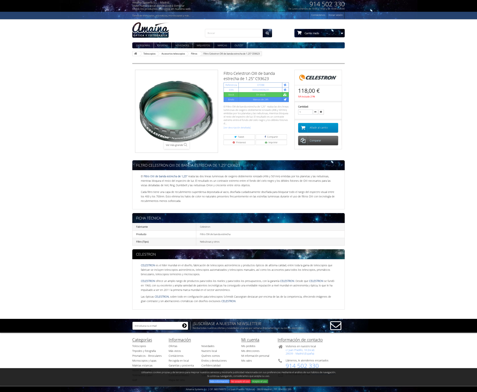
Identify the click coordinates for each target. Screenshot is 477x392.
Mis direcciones (250, 351)
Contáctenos (318, 15)
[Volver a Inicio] (136, 53)
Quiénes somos (210, 355)
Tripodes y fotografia (144, 351)
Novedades (182, 45)
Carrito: (311, 33)
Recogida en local (179, 360)
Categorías (143, 45)
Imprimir (273, 142)
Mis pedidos (248, 346)
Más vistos (203, 45)
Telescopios (139, 346)
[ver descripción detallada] (237, 127)
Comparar (315, 140)
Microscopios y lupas (144, 360)
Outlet (239, 45)
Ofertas (163, 45)
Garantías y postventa (181, 365)
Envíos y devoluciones (214, 360)
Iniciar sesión (336, 15)
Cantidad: (303, 106)
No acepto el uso (240, 381)
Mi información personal (255, 355)
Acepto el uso (259, 381)
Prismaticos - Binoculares (147, 355)
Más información (219, 381)
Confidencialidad (210, 365)
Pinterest (241, 142)
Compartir (272, 136)
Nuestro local (209, 351)
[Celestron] (318, 77)
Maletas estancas (142, 365)
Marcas (222, 45)
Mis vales (246, 360)
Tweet (240, 136)
